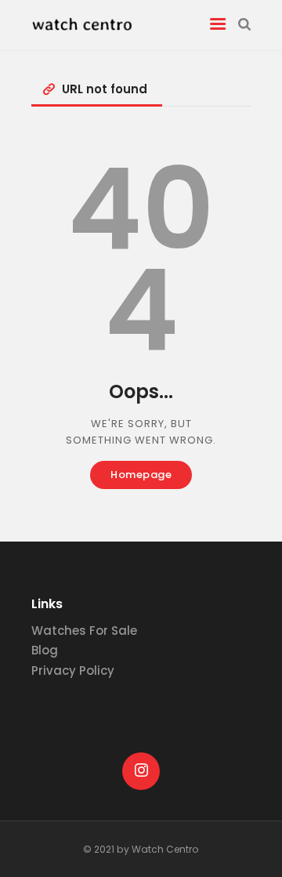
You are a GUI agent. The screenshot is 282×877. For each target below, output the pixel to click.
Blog (44, 650)
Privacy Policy (72, 670)
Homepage (141, 474)
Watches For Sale (84, 630)
